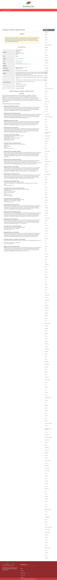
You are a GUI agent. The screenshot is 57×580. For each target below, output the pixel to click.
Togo (45, 504)
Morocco (46, 346)
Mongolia (46, 341)
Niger (46, 369)
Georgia (46, 197)
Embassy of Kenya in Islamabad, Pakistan (12, 151)
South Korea (47, 468)
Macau (46, 302)
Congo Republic (47, 135)
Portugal (46, 410)
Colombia (46, 127)
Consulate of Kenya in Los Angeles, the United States (14, 239)
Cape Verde (47, 114)
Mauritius (46, 328)
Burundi (46, 103)
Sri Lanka (46, 475)
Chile (45, 121)
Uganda (46, 522)
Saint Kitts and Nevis (48, 423)
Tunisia (46, 511)
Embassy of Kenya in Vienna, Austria (11, 232)
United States (47, 532)
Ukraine (46, 524)
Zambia (46, 555)
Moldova (46, 336)
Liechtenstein (47, 295)
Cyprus (46, 148)
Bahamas (46, 62)
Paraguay (46, 400)
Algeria (46, 37)
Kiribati (46, 269)
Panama (46, 395)
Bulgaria (46, 98)
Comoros (46, 129)
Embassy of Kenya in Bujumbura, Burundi (12, 113)
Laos (45, 279)
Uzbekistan (46, 537)
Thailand (46, 501)
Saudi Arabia (47, 439)
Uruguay (46, 534)
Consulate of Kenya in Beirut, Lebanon (11, 134)
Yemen (46, 550)
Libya (46, 292)
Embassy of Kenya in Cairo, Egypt (10, 127)
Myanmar (46, 351)
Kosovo (46, 271)
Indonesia (46, 238)
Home (4, 10)
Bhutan (46, 83)
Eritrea (46, 176)
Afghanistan (47, 32)
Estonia (46, 179)
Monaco (46, 338)
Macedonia (46, 305)
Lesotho (46, 287)
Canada (46, 111)
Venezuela (46, 542)
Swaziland (46, 483)
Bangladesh (47, 68)
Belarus (46, 73)
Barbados (46, 70)
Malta (46, 320)
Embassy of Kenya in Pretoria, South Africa (12, 159)
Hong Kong (46, 228)
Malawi (46, 310)
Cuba (46, 146)
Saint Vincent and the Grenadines (48, 429)
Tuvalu (46, 519)
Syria (46, 491)
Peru (45, 402)
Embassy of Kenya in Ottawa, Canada (11, 173)
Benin (46, 80)
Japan (46, 259)
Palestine (46, 392)
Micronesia (46, 333)
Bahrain (46, 65)
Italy (45, 251)
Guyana (46, 220)
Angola (46, 42)
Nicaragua (46, 366)
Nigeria (46, 372)
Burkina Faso (47, 101)
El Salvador (47, 171)
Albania (46, 34)
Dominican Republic (48, 161)
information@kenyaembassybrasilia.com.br (23, 63)
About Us (22, 570)
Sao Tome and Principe (48, 437)
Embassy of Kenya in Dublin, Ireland (11, 106)
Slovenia (46, 457)
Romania (46, 415)
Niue (45, 374)
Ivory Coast (47, 253)
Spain (46, 473)
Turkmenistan (47, 516)
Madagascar (47, 307)
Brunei (46, 96)
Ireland (46, 246)
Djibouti (46, 156)
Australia (46, 55)
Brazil (46, 93)
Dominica (46, 159)
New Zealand (47, 364)
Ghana (46, 202)
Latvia (46, 282)
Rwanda (46, 420)
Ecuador (46, 166)
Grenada (46, 210)
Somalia (46, 463)
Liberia (46, 289)
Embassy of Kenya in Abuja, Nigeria (11, 166)
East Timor (46, 164)
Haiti (45, 223)
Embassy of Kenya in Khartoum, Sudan (11, 246)
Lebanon (46, 284)
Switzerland (47, 488)
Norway (46, 382)
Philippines (46, 405)
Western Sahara (47, 547)
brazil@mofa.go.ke (18, 62)
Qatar (46, 413)
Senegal (46, 442)
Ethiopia (46, 182)
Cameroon (46, 109)
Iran (45, 241)
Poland (46, 407)
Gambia (46, 194)
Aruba (46, 52)
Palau (46, 389)
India (45, 236)
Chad (46, 119)
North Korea (47, 377)
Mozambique (47, 348)
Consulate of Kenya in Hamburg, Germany (12, 143)
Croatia (46, 143)
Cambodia (46, 106)
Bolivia (46, 85)
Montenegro (47, 343)
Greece (46, 205)
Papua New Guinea (48, 397)
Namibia (46, 354)
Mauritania (46, 325)
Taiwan (46, 493)
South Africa (47, 465)
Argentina (46, 47)
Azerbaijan (46, 60)
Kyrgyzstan (46, 277)
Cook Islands (47, 138)
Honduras (46, 225)
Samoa (46, 432)
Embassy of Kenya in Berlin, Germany (11, 204)
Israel (46, 248)
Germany (46, 200)
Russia (46, 418)
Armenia (46, 50)
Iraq (45, 243)
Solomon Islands (47, 460)
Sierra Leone (47, 450)
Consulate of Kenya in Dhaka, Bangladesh (12, 226)
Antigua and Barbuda (48, 44)
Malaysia (46, 312)
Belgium (46, 75)
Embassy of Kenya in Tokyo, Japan (11, 120)
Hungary (46, 230)
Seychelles (46, 447)
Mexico (46, 330)
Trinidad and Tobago (48, 509)
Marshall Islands (47, 323)
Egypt (46, 169)
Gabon (46, 192)
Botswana (46, 91)
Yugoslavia (46, 552)
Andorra (46, 39)
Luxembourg (47, 300)
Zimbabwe (46, 557)
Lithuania (46, 297)
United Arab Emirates (48, 527)
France (46, 189)
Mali (45, 318)
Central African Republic (49, 116)
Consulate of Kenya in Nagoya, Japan (11, 181)
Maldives (46, 315)
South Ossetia (47, 470)
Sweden (46, 486)
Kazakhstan (47, 264)
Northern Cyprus (47, 379)
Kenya (46, 266)
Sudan (46, 478)
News (8, 10)
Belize (46, 78)
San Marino (47, 434)
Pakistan (46, 387)
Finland (46, 187)
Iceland (46, 233)
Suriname (46, 480)
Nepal (46, 359)
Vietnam (46, 545)
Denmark (46, 153)
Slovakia (46, 455)
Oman (46, 384)
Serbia (46, 445)
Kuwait (46, 274)
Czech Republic (47, 151)
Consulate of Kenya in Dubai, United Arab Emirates (14, 188)
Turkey (46, 514)
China (46, 124)
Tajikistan (46, 496)
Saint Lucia (46, 425)
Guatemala (46, 212)
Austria (46, 57)
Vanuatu (46, 539)
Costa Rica (46, 141)
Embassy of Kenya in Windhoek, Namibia (12, 211)
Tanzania (46, 498)
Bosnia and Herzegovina (49, 88)
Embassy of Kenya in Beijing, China (11, 219)
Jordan (46, 261)
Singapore (46, 452)
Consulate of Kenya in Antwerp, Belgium (12, 198)
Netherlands (47, 361)
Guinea (46, 215)
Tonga (46, 506)
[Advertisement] (28, 19)
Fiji (45, 184)
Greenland (46, 207)
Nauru (46, 356)
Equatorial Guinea (48, 174)
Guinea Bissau (47, 218)
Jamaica (46, 256)
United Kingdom (47, 529)
